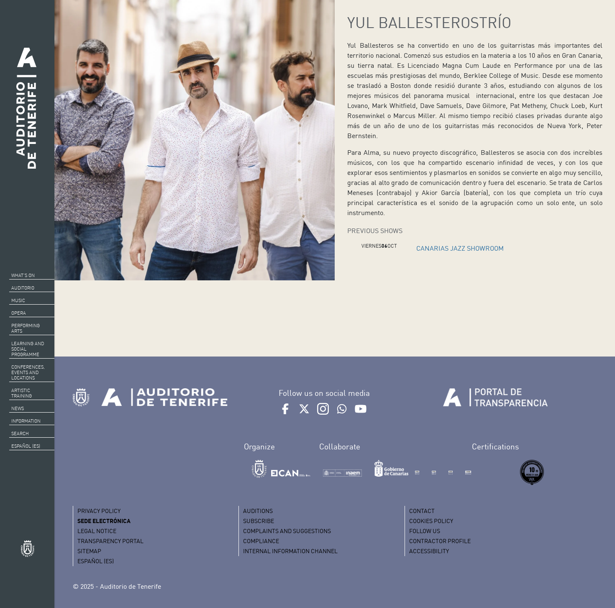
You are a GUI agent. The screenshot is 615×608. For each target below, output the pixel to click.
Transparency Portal (110, 540)
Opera (18, 313)
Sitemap (89, 550)
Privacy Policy (98, 510)
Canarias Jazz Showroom (460, 248)
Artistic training (21, 393)
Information (26, 421)
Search (20, 433)
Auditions (258, 510)
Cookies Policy (431, 520)
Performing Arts (25, 328)
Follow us (424, 530)
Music (18, 300)
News (17, 408)
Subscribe (258, 520)
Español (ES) (25, 446)
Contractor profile (440, 540)
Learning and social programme (27, 349)
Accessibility (429, 550)
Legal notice (96, 530)
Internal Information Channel (290, 550)
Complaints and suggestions (287, 530)
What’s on (23, 275)
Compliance (261, 540)
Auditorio (22, 288)
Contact (422, 510)
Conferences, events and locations (28, 372)
